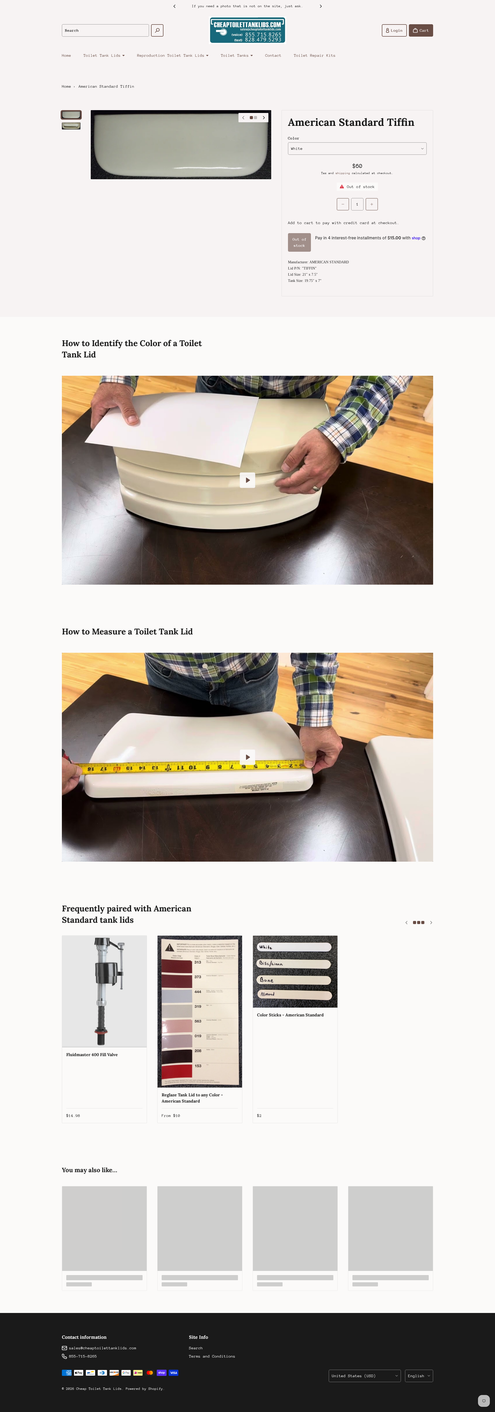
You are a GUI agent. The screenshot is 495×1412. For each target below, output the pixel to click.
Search (196, 1348)
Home (66, 55)
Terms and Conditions (212, 1356)
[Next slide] (321, 6)
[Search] (157, 30)
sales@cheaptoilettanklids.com (102, 1348)
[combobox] (105, 30)
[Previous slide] (174, 6)
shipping (343, 173)
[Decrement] (343, 204)
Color (294, 138)
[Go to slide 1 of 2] (71, 114)
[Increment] (372, 204)
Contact (273, 55)
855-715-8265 (83, 1356)
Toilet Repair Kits (315, 55)
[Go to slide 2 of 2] (71, 126)
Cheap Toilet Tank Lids (99, 1389)
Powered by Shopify (144, 1389)
